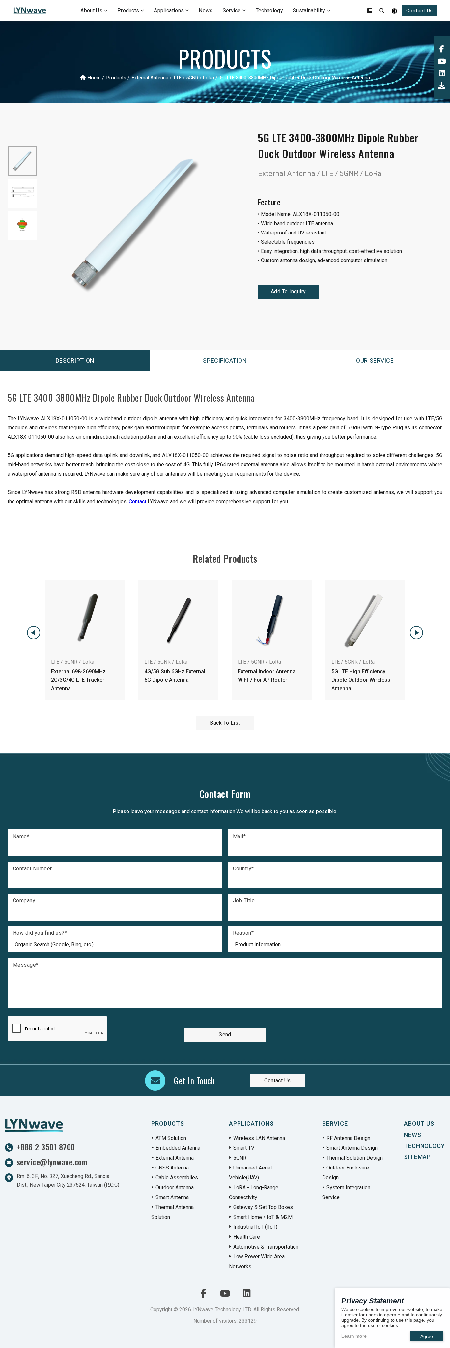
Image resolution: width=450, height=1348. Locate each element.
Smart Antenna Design (352, 1148)
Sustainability (309, 10)
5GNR (239, 1158)
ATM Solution (170, 1138)
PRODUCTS (167, 1123)
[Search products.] (381, 11)
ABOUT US (419, 1123)
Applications (169, 10)
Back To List (225, 723)
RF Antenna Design (348, 1138)
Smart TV (243, 1148)
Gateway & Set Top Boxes (263, 1207)
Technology (269, 10)
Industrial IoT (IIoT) (255, 1227)
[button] (33, 632)
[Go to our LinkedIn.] (441, 73)
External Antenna (150, 77)
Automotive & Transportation (265, 1247)
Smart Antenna (172, 1197)
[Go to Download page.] (441, 86)
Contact (137, 501)
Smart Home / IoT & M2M (263, 1217)
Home (94, 77)
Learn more (354, 1336)
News (205, 10)
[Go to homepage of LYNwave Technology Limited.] (29, 10)
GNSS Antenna (172, 1168)
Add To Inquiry (288, 292)
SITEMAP (417, 1156)
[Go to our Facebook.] (441, 49)
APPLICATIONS (251, 1123)
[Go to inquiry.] (369, 11)
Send (225, 1035)
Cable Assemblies (176, 1177)
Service (232, 10)
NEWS (412, 1134)
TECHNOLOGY (424, 1145)
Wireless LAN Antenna (259, 1138)
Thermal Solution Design (354, 1158)
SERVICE (335, 1123)
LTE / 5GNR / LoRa (194, 77)
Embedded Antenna (177, 1148)
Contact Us (419, 11)
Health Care (246, 1237)
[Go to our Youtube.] (441, 61)
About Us (91, 10)
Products (128, 10)
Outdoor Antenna (174, 1187)
